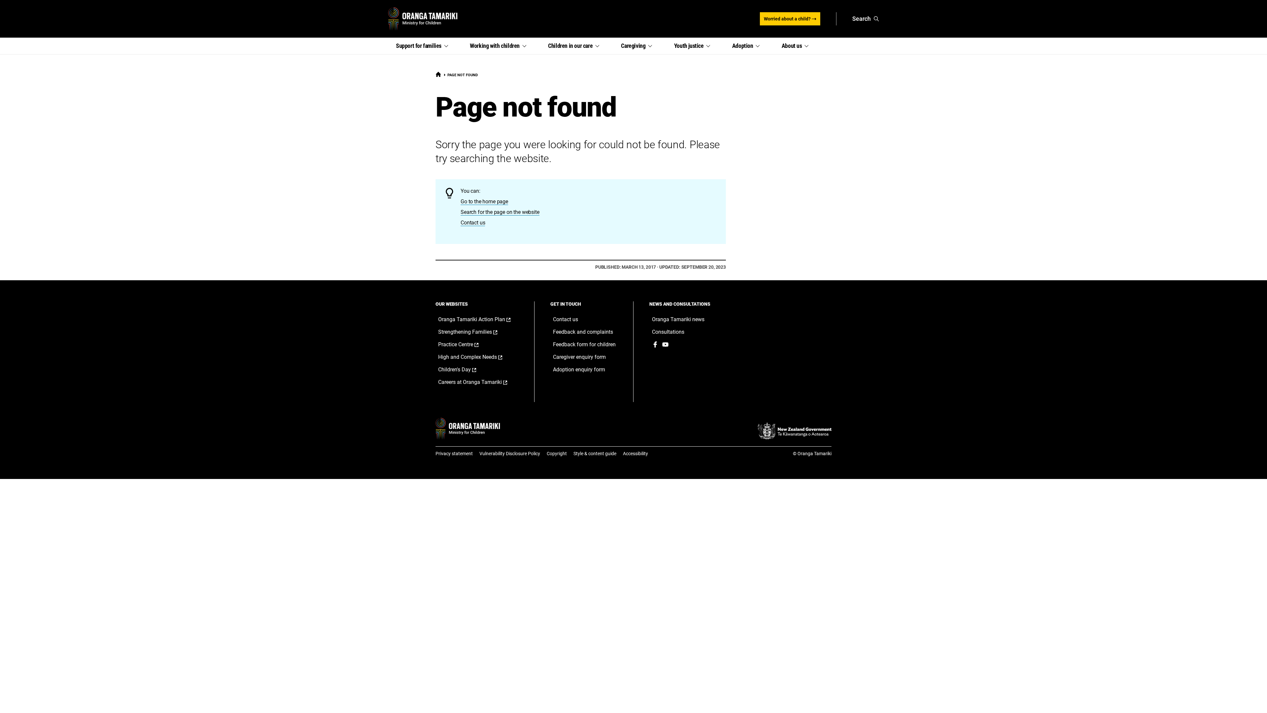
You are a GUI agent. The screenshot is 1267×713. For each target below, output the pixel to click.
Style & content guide (594, 453)
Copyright (557, 453)
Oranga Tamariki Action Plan (479, 319)
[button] (425, 46)
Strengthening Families (474, 332)
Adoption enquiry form (579, 369)
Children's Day (464, 369)
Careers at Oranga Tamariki (479, 382)
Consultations (668, 332)
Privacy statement (454, 453)
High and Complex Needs (477, 357)
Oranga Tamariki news (678, 319)
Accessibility (635, 453)
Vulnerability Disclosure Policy (509, 453)
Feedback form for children (584, 344)
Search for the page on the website (500, 212)
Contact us (473, 223)
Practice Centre (465, 344)
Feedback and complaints (583, 332)
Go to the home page (484, 201)
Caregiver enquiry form (579, 357)
